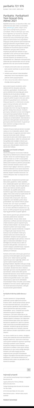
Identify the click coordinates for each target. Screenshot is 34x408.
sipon (6, 9)
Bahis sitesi (20, 9)
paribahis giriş (11, 27)
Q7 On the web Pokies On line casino (13, 391)
